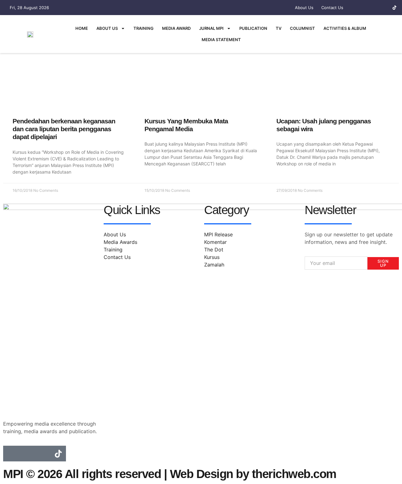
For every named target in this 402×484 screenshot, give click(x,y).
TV (278, 28)
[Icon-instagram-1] (372, 7)
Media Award (176, 28)
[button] (389, 33)
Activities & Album (344, 28)
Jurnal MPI (211, 28)
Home (81, 28)
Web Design (201, 474)
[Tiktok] (394, 7)
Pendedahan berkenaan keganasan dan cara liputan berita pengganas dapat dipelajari (64, 128)
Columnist (302, 28)
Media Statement (221, 39)
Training (143, 28)
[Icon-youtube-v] (383, 7)
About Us (107, 28)
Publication (253, 28)
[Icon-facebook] (361, 7)
